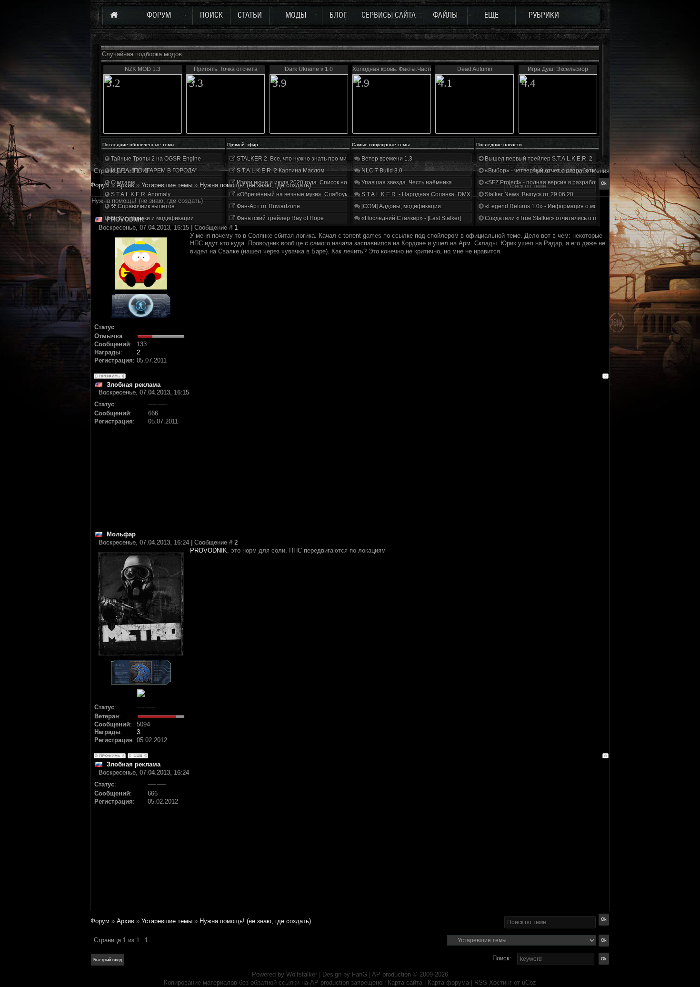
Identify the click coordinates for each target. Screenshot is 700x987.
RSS (480, 982)
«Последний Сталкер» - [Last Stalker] (410, 218)
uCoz (529, 982)
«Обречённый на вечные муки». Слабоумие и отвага (307, 194)
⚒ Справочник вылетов (142, 206)
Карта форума (448, 982)
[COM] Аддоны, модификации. (401, 206)
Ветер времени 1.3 (386, 158)
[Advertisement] (399, 463)
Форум (100, 185)
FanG (360, 974)
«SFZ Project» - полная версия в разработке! (544, 182)
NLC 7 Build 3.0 (381, 170)
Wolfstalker (301, 974)
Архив (125, 921)
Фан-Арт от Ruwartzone (267, 206)
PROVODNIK (208, 550)
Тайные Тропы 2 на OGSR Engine (155, 158)
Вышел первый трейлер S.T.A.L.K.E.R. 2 (537, 158)
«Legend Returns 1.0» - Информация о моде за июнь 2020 (562, 206)
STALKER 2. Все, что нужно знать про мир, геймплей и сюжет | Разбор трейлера (344, 158)
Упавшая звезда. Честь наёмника (406, 182)
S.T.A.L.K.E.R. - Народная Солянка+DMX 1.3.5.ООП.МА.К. (437, 194)
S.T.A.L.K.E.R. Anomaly (140, 194)
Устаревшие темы (166, 921)
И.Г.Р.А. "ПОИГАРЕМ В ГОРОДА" (153, 170)
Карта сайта (405, 982)
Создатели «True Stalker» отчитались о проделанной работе (566, 218)
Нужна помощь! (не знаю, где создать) (255, 921)
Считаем (122, 182)
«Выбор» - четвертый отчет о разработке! (541, 170)
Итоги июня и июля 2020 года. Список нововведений (307, 182)
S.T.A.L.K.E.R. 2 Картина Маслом (279, 170)
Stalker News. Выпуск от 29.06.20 (528, 194)
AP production (391, 974)
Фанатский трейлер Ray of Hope (279, 218)
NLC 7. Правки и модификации (152, 218)
